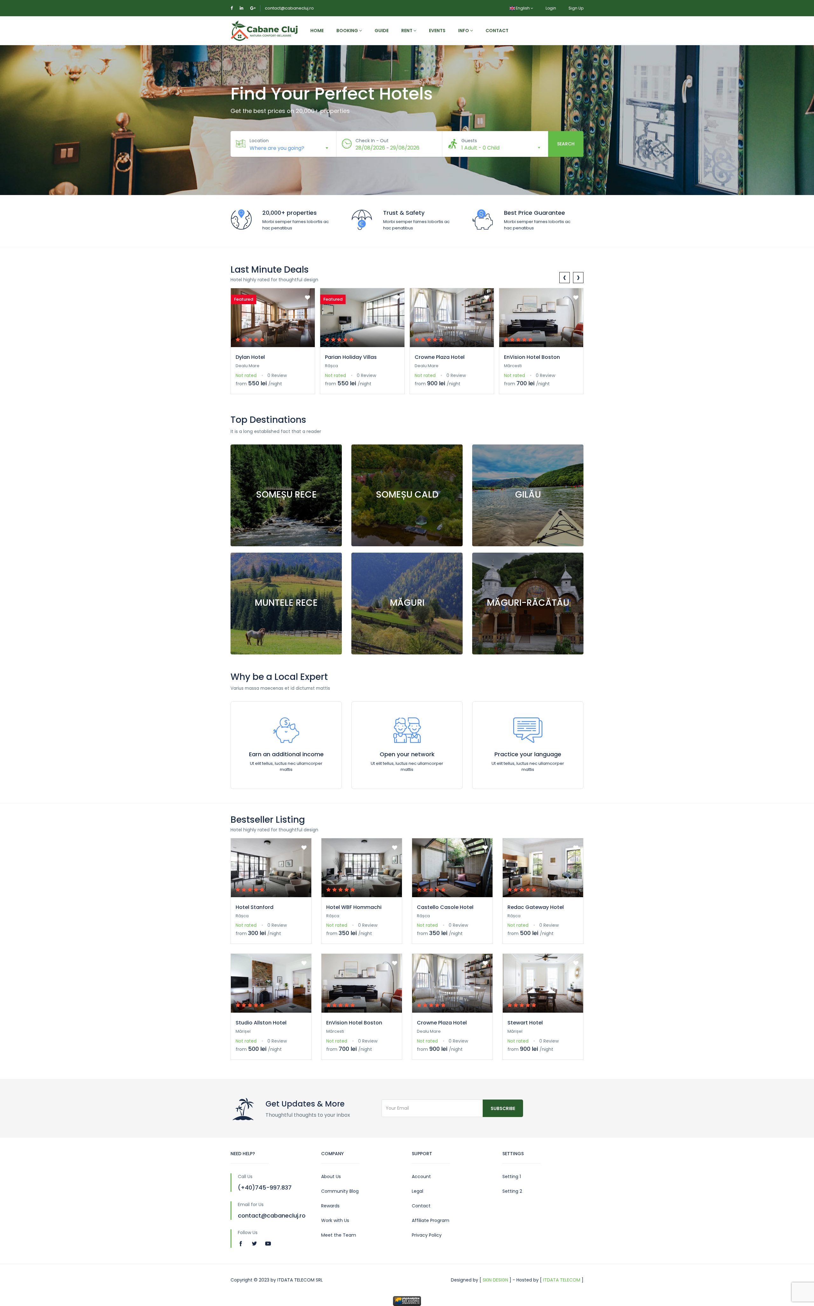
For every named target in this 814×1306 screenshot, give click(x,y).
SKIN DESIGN (495, 1280)
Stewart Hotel (525, 1022)
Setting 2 (512, 1191)
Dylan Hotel (250, 357)
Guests (469, 140)
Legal (417, 1191)
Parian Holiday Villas (351, 357)
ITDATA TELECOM (561, 1280)
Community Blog (340, 1191)
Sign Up (576, 8)
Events (437, 30)
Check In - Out (372, 140)
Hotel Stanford (254, 907)
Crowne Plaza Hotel (440, 357)
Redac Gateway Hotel (535, 907)
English (523, 8)
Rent (407, 30)
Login (551, 8)
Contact (497, 30)
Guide (382, 30)
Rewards (330, 1206)
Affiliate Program (430, 1220)
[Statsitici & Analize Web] (407, 1300)
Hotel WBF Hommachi (354, 907)
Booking (347, 30)
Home (317, 30)
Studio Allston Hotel (261, 1022)
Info (464, 30)
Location (259, 140)
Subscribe (503, 1108)
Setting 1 (511, 1176)
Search (566, 144)
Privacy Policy (427, 1235)
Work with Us (335, 1220)
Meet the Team (338, 1235)
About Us (331, 1176)
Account (421, 1176)
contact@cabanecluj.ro (289, 8)
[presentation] (564, 277)
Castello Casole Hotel (445, 907)
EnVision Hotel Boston (532, 357)
